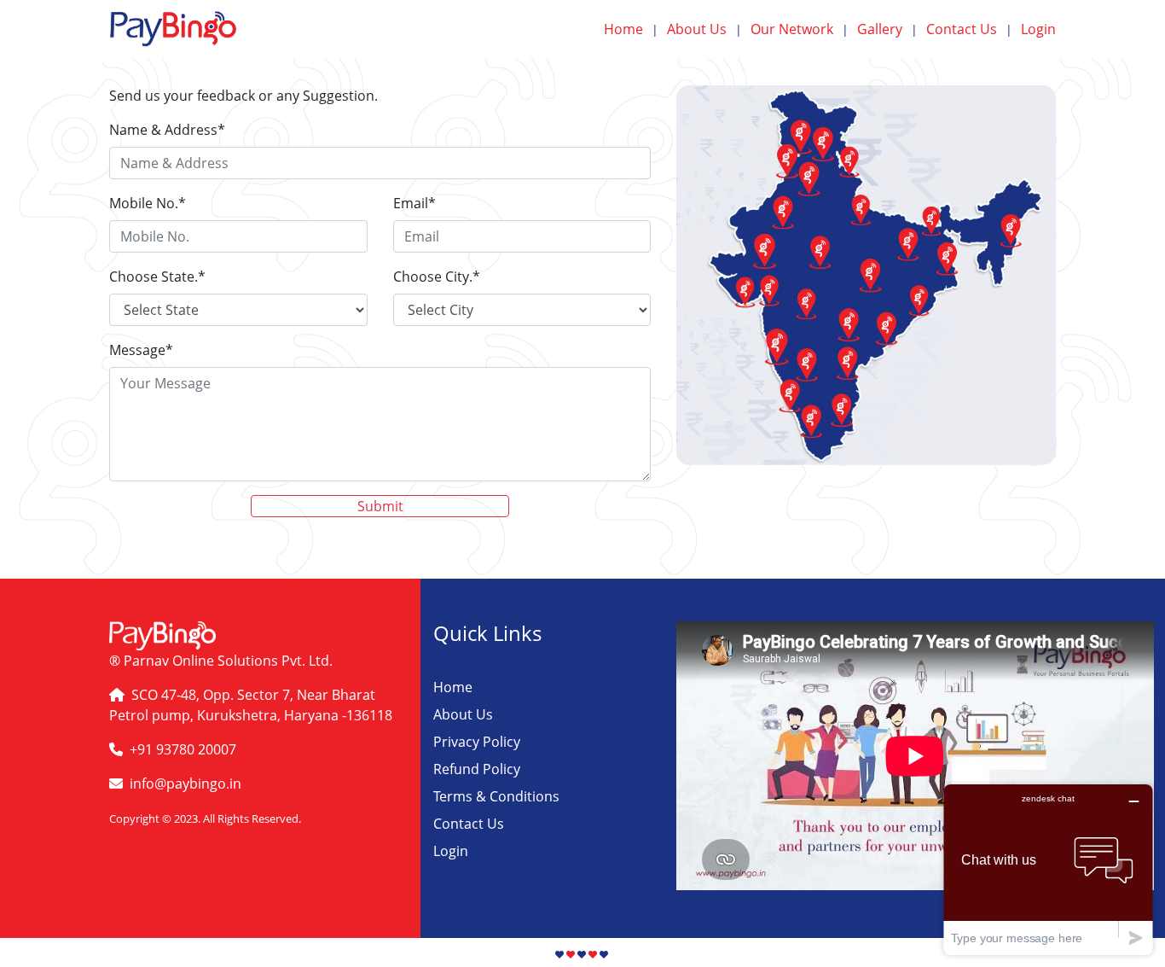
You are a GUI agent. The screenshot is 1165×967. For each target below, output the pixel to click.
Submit (380, 506)
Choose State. (157, 276)
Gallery (887, 29)
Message (141, 350)
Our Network (800, 29)
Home (631, 29)
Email (414, 203)
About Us (704, 29)
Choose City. (436, 276)
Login (1038, 29)
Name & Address (167, 129)
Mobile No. (147, 203)
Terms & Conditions (496, 796)
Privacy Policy (476, 741)
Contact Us (969, 29)
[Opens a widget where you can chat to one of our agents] (1048, 869)
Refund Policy (476, 769)
